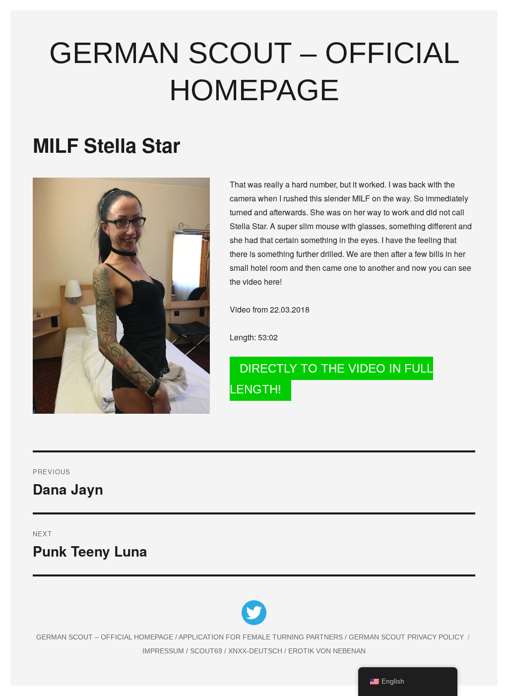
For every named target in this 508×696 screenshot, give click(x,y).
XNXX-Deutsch (256, 651)
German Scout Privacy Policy (406, 637)
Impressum (164, 651)
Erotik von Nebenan (326, 651)
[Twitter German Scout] (254, 614)
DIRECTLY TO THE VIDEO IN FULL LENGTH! (331, 379)
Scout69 (207, 651)
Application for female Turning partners (262, 637)
